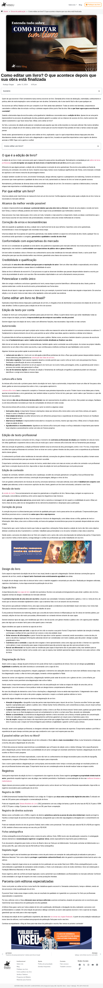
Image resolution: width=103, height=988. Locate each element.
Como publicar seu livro (24, 972)
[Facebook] (80, 965)
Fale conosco (64, 964)
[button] (99, 91)
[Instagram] (88, 965)
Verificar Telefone (22, 974)
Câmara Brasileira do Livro (28, 804)
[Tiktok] (80, 969)
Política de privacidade (45, 964)
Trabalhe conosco (65, 966)
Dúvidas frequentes (44, 966)
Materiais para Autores (24, 980)
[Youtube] (93, 965)
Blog (80, 5)
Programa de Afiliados (24, 977)
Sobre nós (72, 5)
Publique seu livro (22, 969)
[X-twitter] (84, 965)
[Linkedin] (97, 965)
